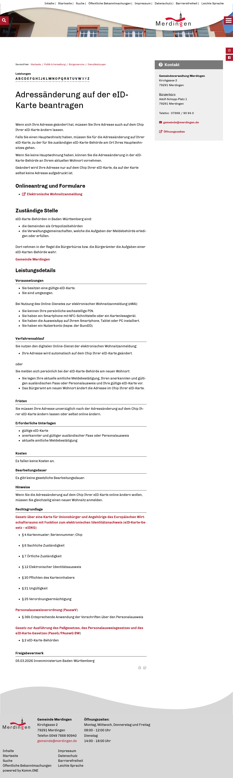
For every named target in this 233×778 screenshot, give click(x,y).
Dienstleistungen (97, 64)
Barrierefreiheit (187, 3)
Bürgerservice (76, 64)
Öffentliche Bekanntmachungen (109, 3)
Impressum (143, 3)
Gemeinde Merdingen (32, 259)
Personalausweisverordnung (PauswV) (46, 610)
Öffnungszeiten (174, 131)
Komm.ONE (30, 771)
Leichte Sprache (213, 3)
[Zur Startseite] (105, 28)
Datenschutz (163, 3)
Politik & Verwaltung (55, 64)
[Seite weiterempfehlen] (145, 668)
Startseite (65, 3)
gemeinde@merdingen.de (181, 122)
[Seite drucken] (139, 668)
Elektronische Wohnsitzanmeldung (54, 194)
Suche (80, 3)
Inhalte (49, 3)
